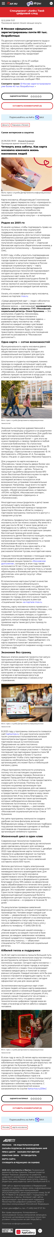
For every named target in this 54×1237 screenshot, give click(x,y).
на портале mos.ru (32, 602)
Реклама (6, 1145)
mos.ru (24, 296)
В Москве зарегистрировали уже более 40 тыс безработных (26, 85)
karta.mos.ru (12, 734)
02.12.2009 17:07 (8, 20)
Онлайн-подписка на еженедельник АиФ (24, 1148)
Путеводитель (29, 1155)
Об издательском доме (26, 1145)
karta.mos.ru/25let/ (37, 1088)
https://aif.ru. (36, 1219)
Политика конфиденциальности (17, 1223)
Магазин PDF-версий (28, 1152)
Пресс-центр (8, 1152)
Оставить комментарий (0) (27, 106)
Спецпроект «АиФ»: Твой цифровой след (27, 12)
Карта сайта (8, 1159)
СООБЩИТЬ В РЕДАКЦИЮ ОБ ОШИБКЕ (21, 1162)
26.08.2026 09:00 (8, 141)
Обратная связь (10, 1155)
